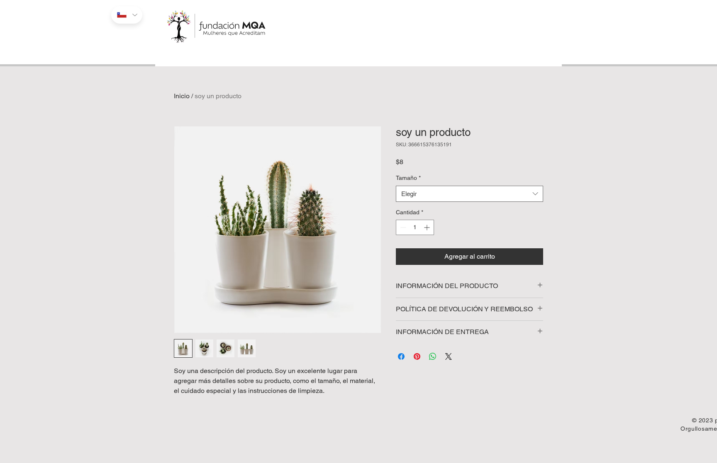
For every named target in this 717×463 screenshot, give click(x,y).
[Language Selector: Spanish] (126, 15)
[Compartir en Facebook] (401, 356)
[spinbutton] (414, 227)
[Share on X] (449, 356)
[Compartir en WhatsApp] (433, 356)
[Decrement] (402, 227)
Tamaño (408, 178)
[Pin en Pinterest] (417, 356)
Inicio (182, 96)
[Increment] (427, 227)
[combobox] (469, 194)
